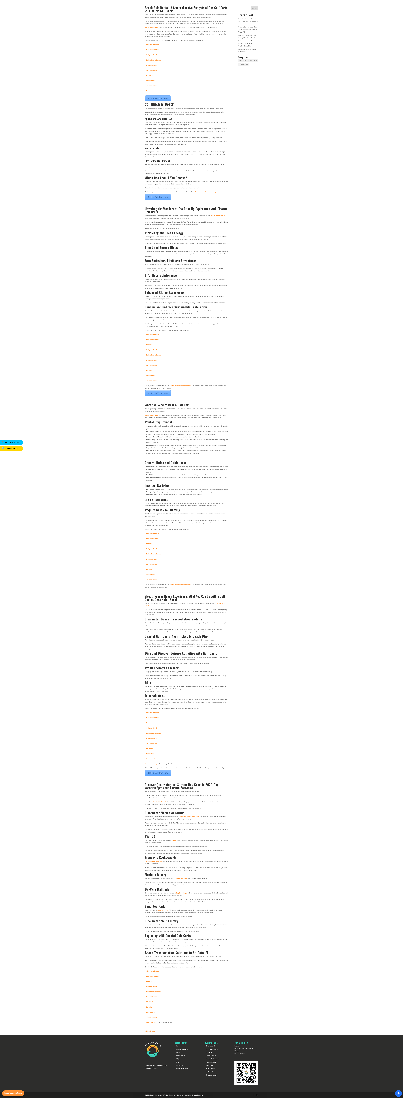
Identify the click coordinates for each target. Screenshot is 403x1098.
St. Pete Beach (211, 1072)
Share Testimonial (182, 1068)
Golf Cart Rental (243, 64)
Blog (177, 1062)
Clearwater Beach (212, 1046)
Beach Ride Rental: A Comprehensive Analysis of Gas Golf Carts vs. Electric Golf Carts (186, 9)
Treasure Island (211, 1075)
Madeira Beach (211, 1062)
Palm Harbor (210, 1065)
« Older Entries (150, 1031)
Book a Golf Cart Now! (157, 98)
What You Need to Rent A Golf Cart (167, 405)
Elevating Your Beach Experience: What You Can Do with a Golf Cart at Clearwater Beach (185, 598)
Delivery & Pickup (182, 1049)
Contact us (179, 1065)
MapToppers (198, 1095)
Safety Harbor (210, 1068)
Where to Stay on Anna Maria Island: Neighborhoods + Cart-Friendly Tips (248, 29)
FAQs (178, 1059)
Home (178, 1046)
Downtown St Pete (212, 1049)
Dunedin (209, 1052)
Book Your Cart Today (13, 1093)
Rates (178, 1052)
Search (254, 8)
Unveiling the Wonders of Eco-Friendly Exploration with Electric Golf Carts (186, 210)
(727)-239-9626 (239, 1053)
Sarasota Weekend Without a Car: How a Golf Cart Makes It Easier (248, 21)
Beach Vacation (252, 60)
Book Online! (180, 1055)
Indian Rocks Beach (212, 1059)
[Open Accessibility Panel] (398, 1093)
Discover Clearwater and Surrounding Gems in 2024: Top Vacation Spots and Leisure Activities (182, 786)
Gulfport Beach (211, 1055)
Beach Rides (242, 60)
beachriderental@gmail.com (243, 1048)
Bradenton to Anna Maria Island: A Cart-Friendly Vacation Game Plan (246, 43)
